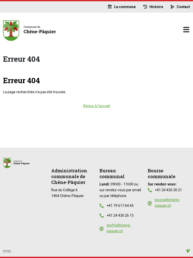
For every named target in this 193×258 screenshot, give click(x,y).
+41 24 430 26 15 (120, 215)
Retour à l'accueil (96, 106)
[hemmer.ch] (7, 251)
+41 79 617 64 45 (120, 206)
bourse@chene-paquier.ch (167, 203)
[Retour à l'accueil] (93, 30)
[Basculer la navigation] (186, 30)
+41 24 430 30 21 (168, 190)
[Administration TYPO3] (188, 251)
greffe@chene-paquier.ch (119, 228)
